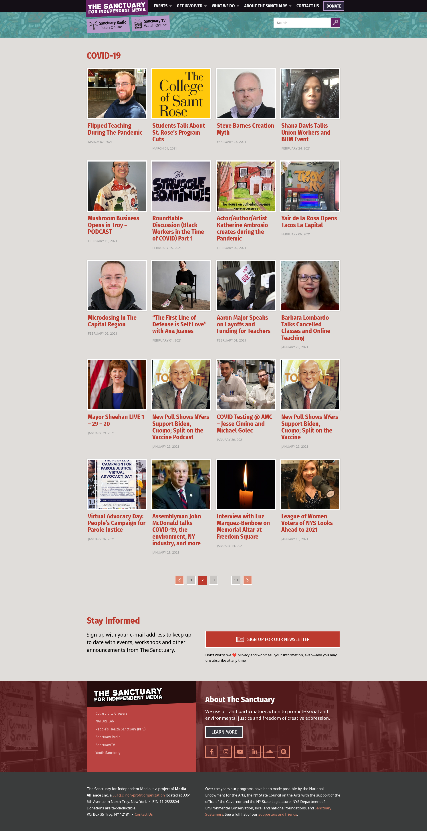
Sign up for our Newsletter (278, 639)
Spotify (284, 752)
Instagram (226, 752)
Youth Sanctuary (108, 752)
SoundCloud (269, 752)
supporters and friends (277, 814)
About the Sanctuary (265, 6)
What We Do (223, 6)
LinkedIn (255, 752)
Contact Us (307, 6)
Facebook (211, 752)
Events (160, 6)
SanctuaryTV (105, 745)
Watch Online (155, 23)
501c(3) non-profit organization (139, 795)
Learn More (224, 732)
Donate (333, 6)
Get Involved (189, 6)
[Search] (335, 23)
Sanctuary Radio (108, 737)
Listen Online (113, 25)
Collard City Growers (111, 713)
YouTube (240, 752)
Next (247, 580)
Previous (179, 580)
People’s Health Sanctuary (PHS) (120, 729)
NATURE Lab (105, 721)
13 (236, 580)
